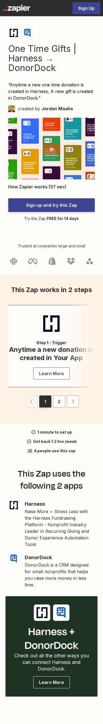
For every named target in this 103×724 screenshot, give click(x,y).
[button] (51, 149)
